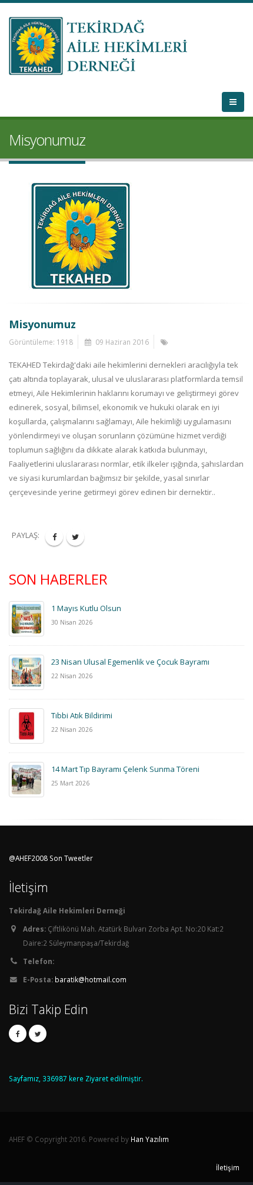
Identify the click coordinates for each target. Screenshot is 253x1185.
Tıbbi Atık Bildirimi (81, 715)
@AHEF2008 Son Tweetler (51, 858)
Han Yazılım (150, 1139)
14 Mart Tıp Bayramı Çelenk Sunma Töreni (125, 769)
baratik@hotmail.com (90, 979)
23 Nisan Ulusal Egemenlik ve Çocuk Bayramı (130, 661)
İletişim (227, 1167)
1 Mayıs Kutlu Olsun (86, 608)
